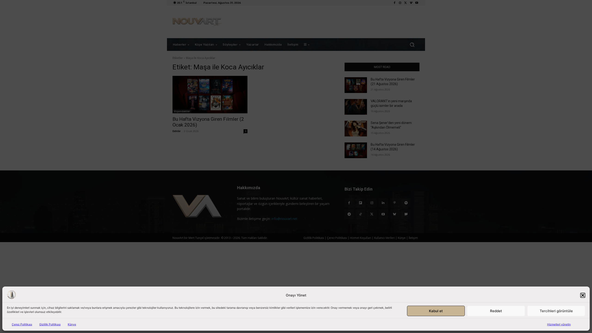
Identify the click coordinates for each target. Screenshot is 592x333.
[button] (582, 295)
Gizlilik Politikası (50, 324)
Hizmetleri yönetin (559, 324)
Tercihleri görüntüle (556, 311)
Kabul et (436, 311)
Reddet (496, 311)
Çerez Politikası (22, 324)
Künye (72, 324)
